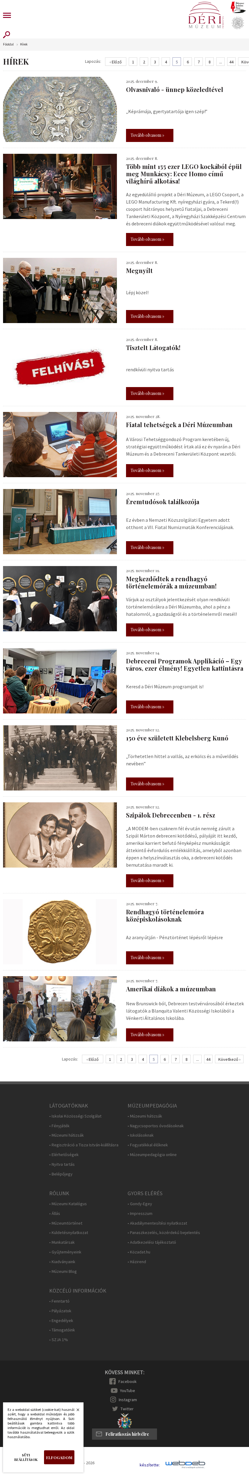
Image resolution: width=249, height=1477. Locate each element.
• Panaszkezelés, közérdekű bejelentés (164, 1232)
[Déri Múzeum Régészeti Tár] (238, 23)
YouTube (127, 1390)
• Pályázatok (60, 1310)
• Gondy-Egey (140, 1203)
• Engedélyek (61, 1320)
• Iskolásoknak (141, 1135)
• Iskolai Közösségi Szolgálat (75, 1116)
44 (231, 62)
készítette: (150, 1465)
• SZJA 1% (58, 1339)
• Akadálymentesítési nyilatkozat (157, 1223)
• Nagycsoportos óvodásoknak (156, 1125)
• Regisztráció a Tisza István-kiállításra (83, 1145)
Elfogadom (59, 1457)
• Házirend (137, 1261)
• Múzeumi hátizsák (66, 1135)
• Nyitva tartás (62, 1164)
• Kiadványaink (62, 1261)
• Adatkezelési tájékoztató (152, 1242)
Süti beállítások (26, 1457)
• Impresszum (140, 1213)
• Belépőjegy (61, 1174)
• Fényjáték (59, 1125)
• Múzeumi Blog (63, 1271)
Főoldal (8, 44)
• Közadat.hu (139, 1252)
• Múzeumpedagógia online (152, 1154)
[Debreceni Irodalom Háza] (238, 7)
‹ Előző (116, 62)
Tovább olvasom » (147, 135)
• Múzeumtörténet (65, 1223)
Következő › (229, 1059)
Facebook (127, 1381)
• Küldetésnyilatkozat (68, 1232)
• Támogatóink (62, 1330)
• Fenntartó (59, 1301)
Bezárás (74, 1411)
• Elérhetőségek (64, 1154)
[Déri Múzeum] (205, 15)
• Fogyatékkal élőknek (148, 1145)
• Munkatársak (62, 1242)
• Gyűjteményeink (65, 1252)
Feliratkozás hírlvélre (127, 1434)
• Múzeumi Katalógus (68, 1203)
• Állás (54, 1213)
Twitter (127, 1408)
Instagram (128, 1399)
